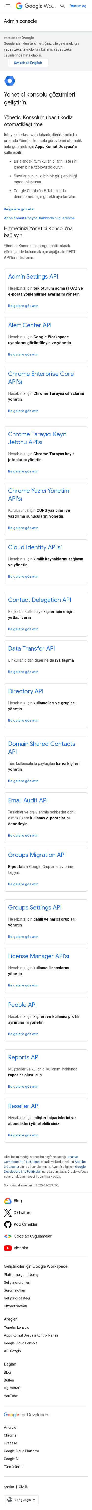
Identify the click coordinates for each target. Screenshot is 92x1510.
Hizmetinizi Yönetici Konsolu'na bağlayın (38, 232)
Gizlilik (23, 1487)
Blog (7, 1372)
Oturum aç (77, 6)
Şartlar (9, 1487)
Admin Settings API (33, 276)
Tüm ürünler (13, 1467)
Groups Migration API (37, 855)
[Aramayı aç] (63, 6)
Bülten (9, 1380)
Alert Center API (30, 325)
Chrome (10, 1435)
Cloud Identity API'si (35, 547)
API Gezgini (13, 1351)
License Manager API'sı (38, 956)
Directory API (25, 691)
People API (22, 1005)
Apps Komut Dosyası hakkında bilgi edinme (39, 218)
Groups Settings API (35, 907)
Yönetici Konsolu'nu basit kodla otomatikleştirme (38, 121)
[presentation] (46, 98)
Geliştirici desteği (17, 1298)
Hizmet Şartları (15, 1306)
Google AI (11, 1459)
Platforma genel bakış (21, 1275)
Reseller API (24, 1106)
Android (10, 1427)
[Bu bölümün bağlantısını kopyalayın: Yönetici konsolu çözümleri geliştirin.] (32, 103)
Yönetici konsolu (16, 1327)
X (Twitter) (12, 1388)
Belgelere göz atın (19, 209)
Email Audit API (28, 800)
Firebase (10, 1443)
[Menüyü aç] (8, 6)
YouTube (11, 1396)
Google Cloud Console (21, 1343)
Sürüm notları (14, 1290)
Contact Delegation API (39, 600)
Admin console (20, 21)
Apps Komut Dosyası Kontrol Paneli (31, 1335)
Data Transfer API (31, 648)
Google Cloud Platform (21, 1451)
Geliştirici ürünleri (17, 1282)
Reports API (24, 1057)
